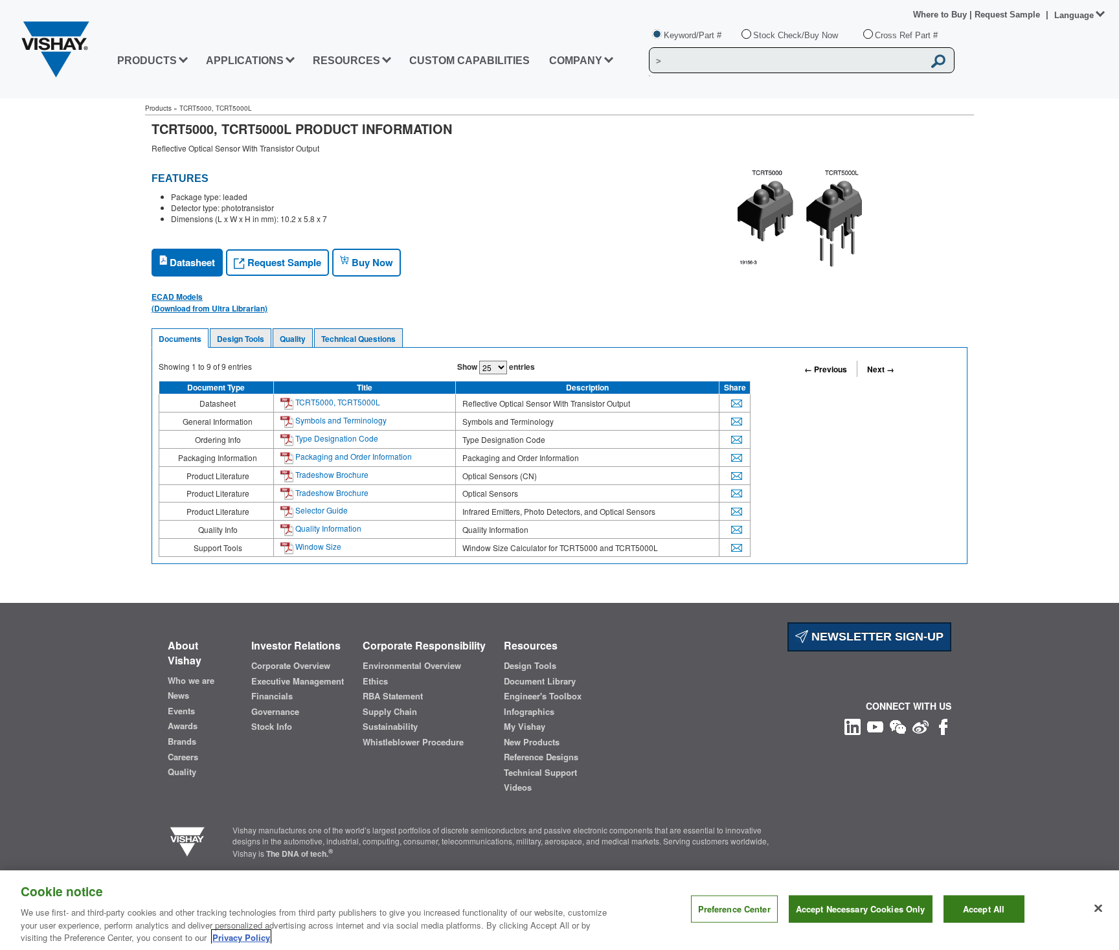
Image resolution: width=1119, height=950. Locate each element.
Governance (275, 712)
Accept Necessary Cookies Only (860, 909)
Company (575, 60)
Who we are (191, 680)
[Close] (1098, 908)
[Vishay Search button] (938, 61)
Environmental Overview (412, 666)
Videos (518, 787)
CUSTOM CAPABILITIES (469, 60)
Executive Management (297, 681)
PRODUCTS (147, 60)
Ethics (375, 681)
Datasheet (191, 262)
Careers (183, 757)
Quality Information (327, 528)
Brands (182, 741)
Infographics (529, 712)
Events (181, 711)
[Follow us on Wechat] (898, 724)
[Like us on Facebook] (943, 724)
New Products (532, 742)
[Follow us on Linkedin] (852, 724)
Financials (272, 696)
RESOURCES (346, 60)
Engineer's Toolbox (543, 696)
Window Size (317, 546)
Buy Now (371, 262)
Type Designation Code (335, 438)
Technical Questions (358, 339)
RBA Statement (393, 696)
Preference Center (734, 909)
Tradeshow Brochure (330, 474)
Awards (183, 726)
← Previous (825, 369)
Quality (293, 339)
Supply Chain (390, 712)
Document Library (540, 681)
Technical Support (540, 772)
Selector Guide (320, 509)
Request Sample (283, 262)
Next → (880, 369)
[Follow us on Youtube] (875, 724)
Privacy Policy (241, 937)
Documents (180, 339)
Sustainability (390, 726)
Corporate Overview (290, 666)
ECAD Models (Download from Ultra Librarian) (209, 302)
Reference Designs (541, 757)
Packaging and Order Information (352, 456)
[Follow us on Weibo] (920, 724)
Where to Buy (941, 14)
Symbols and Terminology (340, 419)
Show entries (496, 366)
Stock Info (271, 726)
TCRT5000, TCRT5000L (336, 401)
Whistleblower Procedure (413, 742)
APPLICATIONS (245, 60)
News (178, 695)
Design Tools (240, 339)
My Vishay (524, 726)
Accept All (983, 909)
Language (1074, 15)
